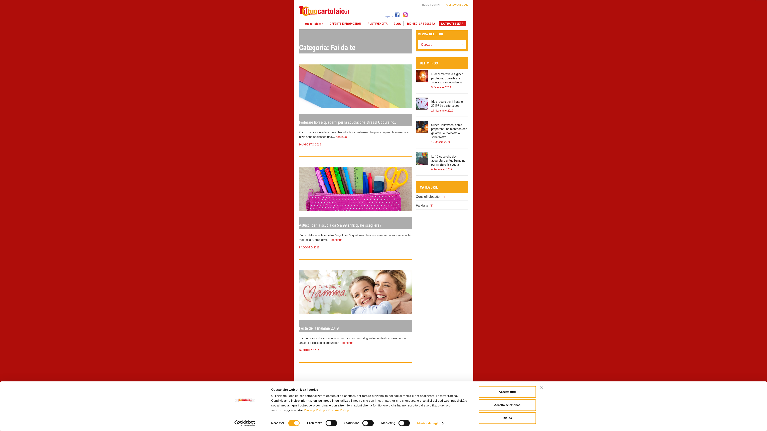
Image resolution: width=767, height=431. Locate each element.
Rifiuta (507, 418)
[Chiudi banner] (541, 387)
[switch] (331, 423)
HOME (425, 4)
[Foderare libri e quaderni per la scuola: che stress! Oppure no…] (406, 70)
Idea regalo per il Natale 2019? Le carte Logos (447, 104)
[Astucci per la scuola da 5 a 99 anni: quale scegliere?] (406, 173)
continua (341, 136)
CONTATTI (437, 4)
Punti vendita (377, 24)
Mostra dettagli (428, 423)
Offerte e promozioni (346, 24)
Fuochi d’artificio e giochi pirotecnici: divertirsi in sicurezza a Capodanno (447, 78)
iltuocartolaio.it (313, 24)
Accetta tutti (507, 391)
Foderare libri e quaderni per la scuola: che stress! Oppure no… (347, 122)
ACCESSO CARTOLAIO (457, 4)
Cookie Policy (338, 410)
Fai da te (422, 205)
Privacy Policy (314, 410)
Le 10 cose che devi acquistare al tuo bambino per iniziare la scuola (448, 160)
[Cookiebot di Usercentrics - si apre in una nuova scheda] (244, 423)
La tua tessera (452, 24)
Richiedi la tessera (421, 24)
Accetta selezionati (507, 405)
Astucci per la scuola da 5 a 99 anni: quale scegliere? (340, 225)
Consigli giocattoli (428, 196)
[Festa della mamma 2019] (406, 276)
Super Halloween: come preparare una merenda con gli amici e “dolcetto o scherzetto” (449, 131)
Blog (397, 24)
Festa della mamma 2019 (319, 328)
